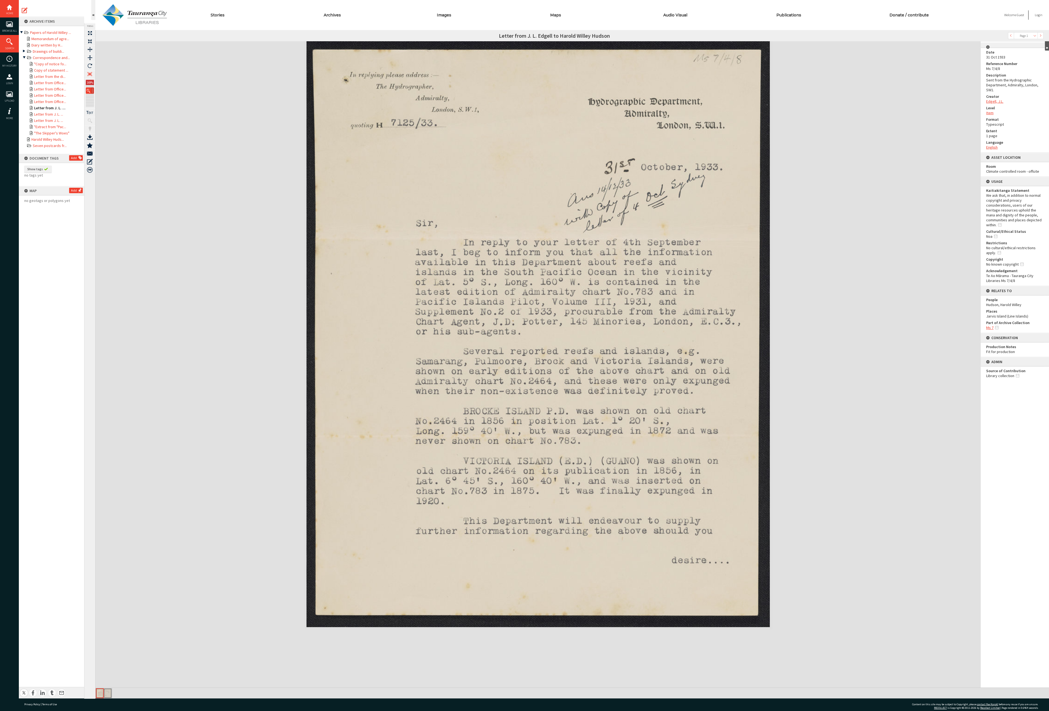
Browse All (9, 31)
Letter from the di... (50, 76)
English (992, 147)
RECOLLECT (940, 708)
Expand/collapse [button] (1047, 46)
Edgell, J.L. (994, 101)
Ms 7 (990, 327)
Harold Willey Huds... (47, 139)
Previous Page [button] (1011, 36)
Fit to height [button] (89, 58)
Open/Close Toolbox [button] (93, 10)
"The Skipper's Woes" (51, 133)
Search (9, 48)
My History (9, 65)
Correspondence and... (51, 57)
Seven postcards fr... (50, 145)
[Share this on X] (24, 690)
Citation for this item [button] (89, 170)
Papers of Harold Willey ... (50, 32)
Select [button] (1035, 36)
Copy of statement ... (51, 70)
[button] (90, 90)
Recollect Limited (990, 708)
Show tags (35, 169)
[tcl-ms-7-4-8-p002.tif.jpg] (107, 693)
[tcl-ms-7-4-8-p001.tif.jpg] (100, 693)
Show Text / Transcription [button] (89, 112)
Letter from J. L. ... (50, 107)
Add (74, 158)
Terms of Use (49, 704)
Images (444, 15)
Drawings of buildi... (48, 51)
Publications (788, 15)
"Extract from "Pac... (50, 126)
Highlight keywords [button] (89, 129)
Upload (9, 100)
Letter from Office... (50, 82)
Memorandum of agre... (50, 38)
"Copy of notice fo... (50, 63)
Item (990, 112)
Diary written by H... (47, 45)
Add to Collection (89, 145)
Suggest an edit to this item (25, 10)
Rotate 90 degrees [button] (89, 66)
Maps (555, 15)
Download (89, 137)
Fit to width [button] (89, 49)
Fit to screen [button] (89, 41)
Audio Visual (675, 15)
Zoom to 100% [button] (89, 74)
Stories (218, 15)
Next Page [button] (1040, 36)
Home (9, 13)
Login (9, 83)
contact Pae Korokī (987, 704)
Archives (332, 15)
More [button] (9, 118)
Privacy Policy (32, 704)
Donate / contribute (909, 15)
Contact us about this (89, 153)
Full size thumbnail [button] (89, 33)
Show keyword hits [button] (89, 121)
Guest (1020, 15)
